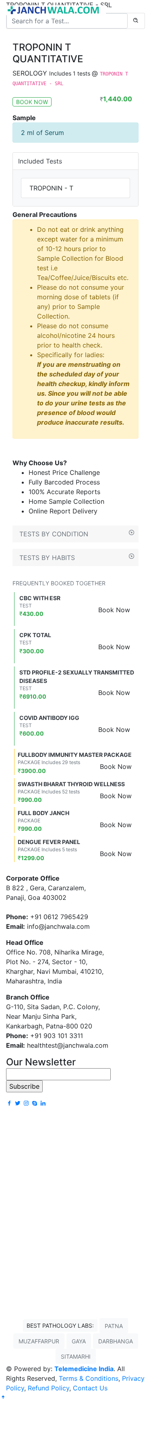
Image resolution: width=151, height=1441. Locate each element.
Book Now (114, 610)
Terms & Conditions (88, 1378)
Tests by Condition (53, 534)
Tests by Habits (47, 558)
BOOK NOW (32, 101)
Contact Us (90, 1388)
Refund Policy (48, 1388)
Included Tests (40, 161)
